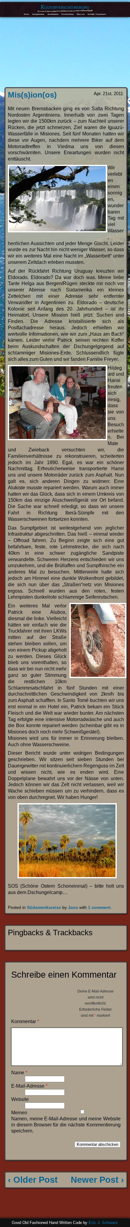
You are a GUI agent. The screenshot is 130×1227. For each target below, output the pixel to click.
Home (26, 14)
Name (19, 1072)
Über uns (81, 14)
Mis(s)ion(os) (32, 95)
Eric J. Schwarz (103, 1222)
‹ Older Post (33, 1180)
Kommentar (25, 1021)
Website (20, 1099)
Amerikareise (52, 14)
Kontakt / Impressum (97, 14)
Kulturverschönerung (65, 7)
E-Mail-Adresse (29, 1086)
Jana (73, 907)
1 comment (99, 907)
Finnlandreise (67, 14)
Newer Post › (97, 1180)
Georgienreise (38, 14)
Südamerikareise (44, 907)
